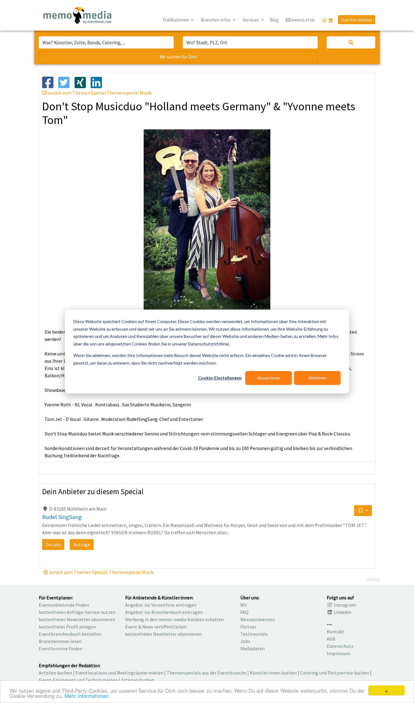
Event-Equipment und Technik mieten (78, 680)
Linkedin (342, 612)
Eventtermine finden (60, 648)
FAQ (244, 612)
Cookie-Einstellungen (220, 377)
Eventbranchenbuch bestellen (70, 634)
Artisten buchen (55, 673)
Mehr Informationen (87, 695)
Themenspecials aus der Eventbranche (206, 673)
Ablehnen (317, 377)
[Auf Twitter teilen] (66, 82)
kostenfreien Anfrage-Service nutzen (77, 612)
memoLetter (302, 20)
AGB (331, 639)
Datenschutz (340, 646)
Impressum (338, 653)
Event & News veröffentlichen (156, 627)
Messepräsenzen (257, 619)
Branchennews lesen (60, 641)
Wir (243, 605)
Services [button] (251, 20)
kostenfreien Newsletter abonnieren (77, 619)
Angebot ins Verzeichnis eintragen (160, 605)
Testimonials (254, 634)
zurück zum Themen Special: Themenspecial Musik (101, 572)
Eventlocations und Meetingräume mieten (119, 673)
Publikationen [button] (176, 20)
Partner (248, 627)
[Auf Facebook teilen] (50, 82)
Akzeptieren (268, 377)
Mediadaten (252, 648)
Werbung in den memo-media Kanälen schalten (174, 619)
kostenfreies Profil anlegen (67, 627)
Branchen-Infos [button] (216, 20)
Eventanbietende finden (64, 605)
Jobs (245, 641)
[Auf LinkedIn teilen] (99, 82)
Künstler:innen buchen (273, 673)
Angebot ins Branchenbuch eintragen (164, 612)
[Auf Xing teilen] (83, 82)
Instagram (344, 605)
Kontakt (335, 631)
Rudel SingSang (62, 517)
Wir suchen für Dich (178, 57)
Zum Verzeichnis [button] (356, 20)
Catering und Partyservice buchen (334, 673)
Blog (274, 20)
